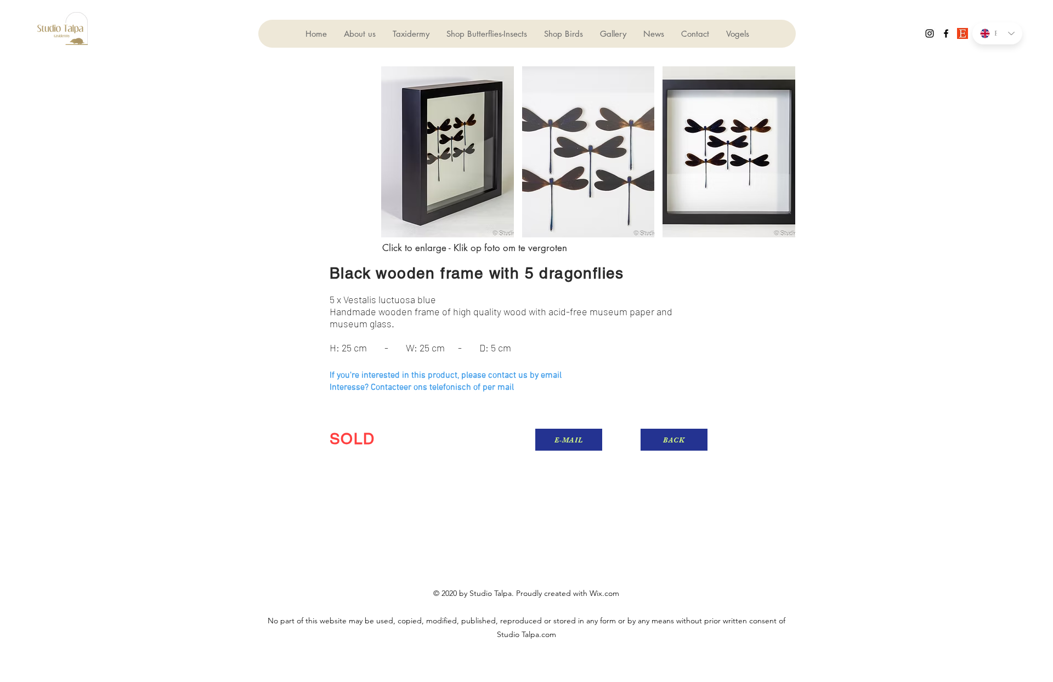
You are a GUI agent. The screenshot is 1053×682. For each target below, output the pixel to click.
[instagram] (929, 33)
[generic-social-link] (962, 33)
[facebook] (946, 33)
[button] (447, 151)
